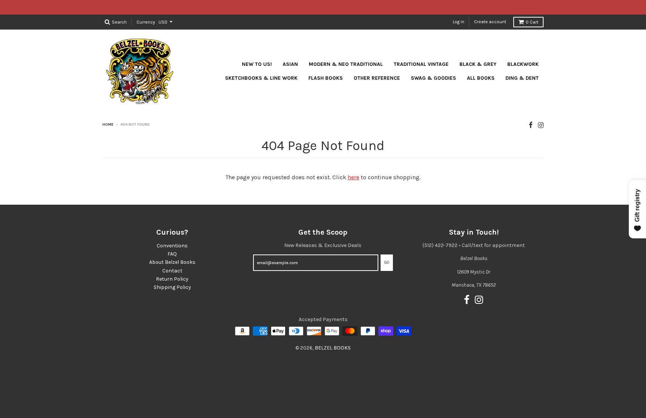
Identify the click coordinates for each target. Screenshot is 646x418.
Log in (458, 21)
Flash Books (325, 78)
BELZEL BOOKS (333, 348)
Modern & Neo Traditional (346, 64)
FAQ (172, 254)
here (353, 177)
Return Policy (172, 279)
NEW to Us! (257, 64)
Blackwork (523, 64)
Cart (532, 22)
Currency (145, 21)
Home (108, 124)
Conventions (172, 245)
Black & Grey (477, 64)
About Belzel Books (172, 262)
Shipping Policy (172, 287)
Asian (290, 64)
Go (386, 262)
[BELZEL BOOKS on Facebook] (531, 125)
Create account (490, 21)
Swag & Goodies (433, 78)
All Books (481, 78)
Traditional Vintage (421, 64)
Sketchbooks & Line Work (261, 78)
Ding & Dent (522, 78)
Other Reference (377, 78)
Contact (172, 271)
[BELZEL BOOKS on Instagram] (541, 125)
